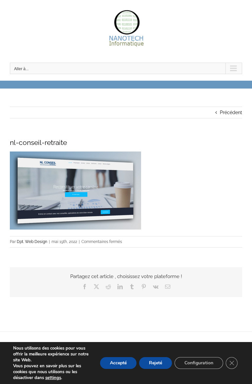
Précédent (231, 112)
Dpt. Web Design (32, 241)
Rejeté (155, 363)
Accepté (118, 363)
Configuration (198, 363)
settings (53, 378)
